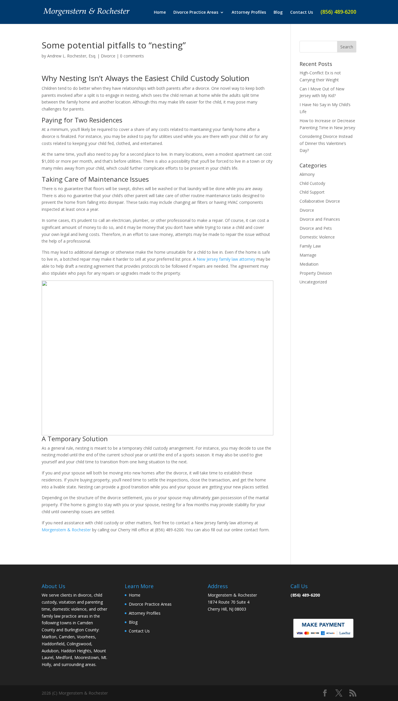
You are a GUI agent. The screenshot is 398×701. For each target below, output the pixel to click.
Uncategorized (313, 282)
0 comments (132, 56)
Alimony (307, 174)
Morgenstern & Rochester (66, 529)
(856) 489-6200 (338, 12)
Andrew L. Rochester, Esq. (71, 56)
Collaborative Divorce (320, 201)
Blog (278, 12)
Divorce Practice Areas (195, 12)
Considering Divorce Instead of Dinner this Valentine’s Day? (326, 143)
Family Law (310, 246)
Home (160, 12)
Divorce (108, 56)
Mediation (309, 264)
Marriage (308, 255)
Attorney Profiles (249, 12)
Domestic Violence (317, 237)
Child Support (312, 192)
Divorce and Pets (316, 228)
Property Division (316, 273)
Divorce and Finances (320, 219)
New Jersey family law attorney (226, 259)
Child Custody (312, 183)
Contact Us (301, 12)
